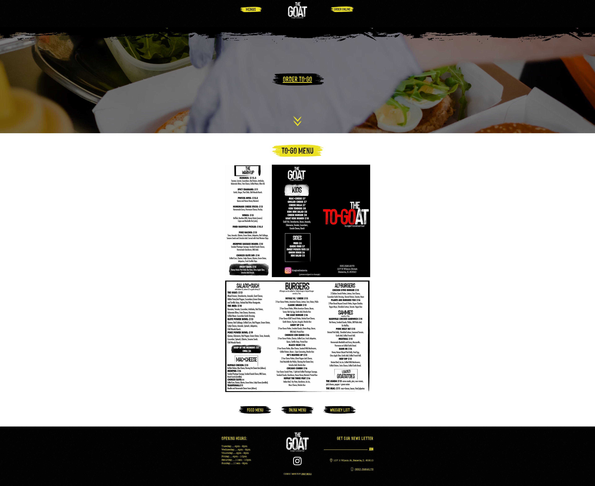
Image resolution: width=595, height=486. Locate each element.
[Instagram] (297, 460)
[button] (251, 9)
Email (327, 442)
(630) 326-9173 (364, 469)
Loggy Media (306, 473)
